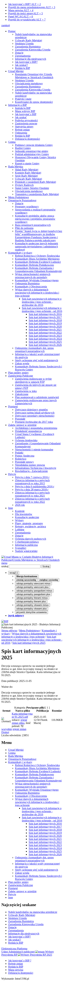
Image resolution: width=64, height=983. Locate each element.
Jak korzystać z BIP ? (19, 960)
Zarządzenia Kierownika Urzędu (32, 49)
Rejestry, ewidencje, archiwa (30, 526)
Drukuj (5, 732)
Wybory (19, 520)
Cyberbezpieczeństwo (27, 541)
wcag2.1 (14, 572)
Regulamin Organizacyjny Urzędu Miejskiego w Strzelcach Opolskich (34, 76)
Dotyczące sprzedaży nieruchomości (34, 415)
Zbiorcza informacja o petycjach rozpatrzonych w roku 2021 (32, 494)
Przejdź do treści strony (25, 13)
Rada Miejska (15, 166)
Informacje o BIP (17, 105)
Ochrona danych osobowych (30, 538)
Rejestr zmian (22, 129)
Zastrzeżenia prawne (26, 123)
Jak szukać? (21, 65)
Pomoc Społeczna (24, 455)
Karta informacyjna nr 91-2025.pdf (22, 715)
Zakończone (21, 394)
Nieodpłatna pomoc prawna (30, 464)
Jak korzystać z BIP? (24, 4)
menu (4, 563)
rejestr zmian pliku (19, 721)
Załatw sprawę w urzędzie (22, 424)
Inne (10, 508)
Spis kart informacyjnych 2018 (45, 320)
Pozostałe (20, 418)
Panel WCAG (20, 16)
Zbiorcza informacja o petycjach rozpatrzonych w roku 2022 (32, 500)
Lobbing (19, 529)
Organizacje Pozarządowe (22, 200)
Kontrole (20, 511)
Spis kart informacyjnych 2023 (45, 335)
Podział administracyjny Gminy (32, 154)
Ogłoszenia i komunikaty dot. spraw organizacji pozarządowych (34, 350)
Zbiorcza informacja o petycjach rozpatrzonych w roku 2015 (32, 482)
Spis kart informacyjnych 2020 (45, 326)
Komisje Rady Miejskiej (28, 172)
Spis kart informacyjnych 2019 (45, 323)
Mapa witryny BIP (25, 111)
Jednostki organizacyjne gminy (31, 151)
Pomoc (12, 31)
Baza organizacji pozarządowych (33, 225)
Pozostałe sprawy (24, 461)
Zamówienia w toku (26, 391)
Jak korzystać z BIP (25, 114)
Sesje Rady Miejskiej (26, 175)
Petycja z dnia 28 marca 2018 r (31, 489)
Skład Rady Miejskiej (26, 169)
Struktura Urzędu (24, 43)
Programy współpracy (27, 206)
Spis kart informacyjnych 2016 (45, 314)
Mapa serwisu (20, 10)
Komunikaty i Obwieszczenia (31, 286)
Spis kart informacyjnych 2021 (45, 329)
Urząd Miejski (16, 71)
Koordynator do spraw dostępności (34, 101)
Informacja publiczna (26, 544)
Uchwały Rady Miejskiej (28, 40)
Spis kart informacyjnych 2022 (45, 332)
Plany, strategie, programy (29, 523)
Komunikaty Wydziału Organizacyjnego (37, 280)
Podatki (19, 452)
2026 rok (20, 504)
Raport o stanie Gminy (27, 163)
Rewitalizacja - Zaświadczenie (31, 471)
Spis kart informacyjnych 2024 (45, 338)
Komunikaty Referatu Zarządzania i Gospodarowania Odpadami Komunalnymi (38, 270)
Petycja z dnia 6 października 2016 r (34, 486)
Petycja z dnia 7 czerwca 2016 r (32, 477)
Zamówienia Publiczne (20, 375)
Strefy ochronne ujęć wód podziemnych (36, 360)
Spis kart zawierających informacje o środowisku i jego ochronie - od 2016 (42, 310)
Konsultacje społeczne (27, 517)
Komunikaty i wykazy (20, 252)
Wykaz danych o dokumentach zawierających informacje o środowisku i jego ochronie (37, 292)
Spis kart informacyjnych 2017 (45, 317)
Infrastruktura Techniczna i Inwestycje (35, 468)
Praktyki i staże (23, 98)
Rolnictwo (20, 458)
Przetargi (13, 406)
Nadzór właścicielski (26, 551)
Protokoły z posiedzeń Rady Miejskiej (35, 181)
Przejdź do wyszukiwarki (27, 19)
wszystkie (6, 729)
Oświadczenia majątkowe (29, 83)
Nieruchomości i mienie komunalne (34, 449)
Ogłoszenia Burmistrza (27, 283)
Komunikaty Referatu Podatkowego (34, 265)
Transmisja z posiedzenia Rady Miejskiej (37, 194)
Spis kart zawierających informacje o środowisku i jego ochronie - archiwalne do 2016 (41, 301)
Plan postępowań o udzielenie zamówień (37, 397)
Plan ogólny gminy (18, 372)
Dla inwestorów (23, 514)
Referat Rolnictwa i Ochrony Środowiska (37, 255)
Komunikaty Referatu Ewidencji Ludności (38, 261)
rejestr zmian (19, 729)
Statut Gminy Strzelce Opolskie (32, 188)
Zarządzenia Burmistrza (28, 46)
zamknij (5, 25)
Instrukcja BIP (23, 108)
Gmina (12, 141)
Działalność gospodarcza (28, 431)
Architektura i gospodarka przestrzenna (36, 428)
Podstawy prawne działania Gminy (34, 145)
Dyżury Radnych (24, 185)
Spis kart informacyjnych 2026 (45, 345)
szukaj (4, 566)
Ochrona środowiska (26, 440)
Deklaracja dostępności (27, 138)
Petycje (12, 474)
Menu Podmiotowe (18, 197)
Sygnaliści (20, 548)
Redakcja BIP (22, 68)
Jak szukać (21, 117)
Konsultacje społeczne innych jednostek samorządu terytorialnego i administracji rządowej (36, 246)
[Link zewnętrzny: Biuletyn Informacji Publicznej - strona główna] (4, 621)
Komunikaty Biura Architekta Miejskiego (37, 258)
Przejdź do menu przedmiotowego (31, 7)
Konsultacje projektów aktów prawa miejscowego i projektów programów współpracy (35, 218)
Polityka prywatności (26, 120)
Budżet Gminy (23, 148)
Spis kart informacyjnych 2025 (45, 341)
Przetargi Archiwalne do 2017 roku (34, 421)
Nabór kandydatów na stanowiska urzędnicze (32, 912)
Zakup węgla (22, 363)
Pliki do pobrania (24, 228)
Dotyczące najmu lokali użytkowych (34, 412)
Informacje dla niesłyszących (30, 58)
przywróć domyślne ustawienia (31, 612)
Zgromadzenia (23, 55)
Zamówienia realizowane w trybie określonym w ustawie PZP (33, 380)
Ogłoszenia (21, 132)
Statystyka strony (24, 126)
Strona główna (9, 630)
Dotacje (19, 52)
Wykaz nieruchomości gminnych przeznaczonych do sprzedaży (32, 276)
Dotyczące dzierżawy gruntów (31, 409)
